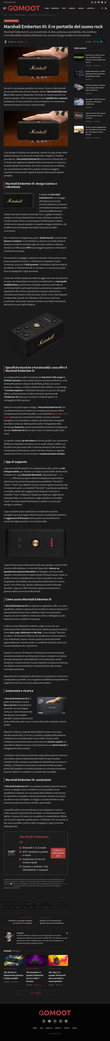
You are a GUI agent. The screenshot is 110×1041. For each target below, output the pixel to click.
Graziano (11, 42)
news (63, 904)
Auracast (15, 904)
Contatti (58, 1028)
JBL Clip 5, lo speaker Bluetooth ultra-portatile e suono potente (57, 977)
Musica (81, 8)
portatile (18, 907)
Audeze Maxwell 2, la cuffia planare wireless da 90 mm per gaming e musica (95, 73)
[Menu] (4, 8)
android (7, 904)
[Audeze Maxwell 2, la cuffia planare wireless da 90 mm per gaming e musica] (79, 73)
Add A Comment (35, 993)
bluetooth (29, 904)
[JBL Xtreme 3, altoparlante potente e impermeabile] (13, 960)
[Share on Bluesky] (101, 41)
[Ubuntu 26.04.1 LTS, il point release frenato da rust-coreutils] (79, 115)
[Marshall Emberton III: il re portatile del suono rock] (36, 82)
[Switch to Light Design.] (102, 8)
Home (47, 8)
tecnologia (45, 907)
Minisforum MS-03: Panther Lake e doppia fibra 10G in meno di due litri (95, 87)
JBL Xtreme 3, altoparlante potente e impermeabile (13, 975)
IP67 (50, 904)
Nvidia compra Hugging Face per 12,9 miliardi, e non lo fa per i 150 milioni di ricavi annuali (96, 131)
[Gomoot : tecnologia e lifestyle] (24, 8)
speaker (31, 907)
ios (45, 904)
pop (12, 907)
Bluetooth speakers (11, 21)
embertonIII (37, 904)
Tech (64, 8)
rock (25, 907)
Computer (55, 8)
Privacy (67, 1028)
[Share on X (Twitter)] (94, 41)
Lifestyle (90, 8)
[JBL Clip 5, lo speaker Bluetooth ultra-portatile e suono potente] (58, 960)
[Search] (106, 8)
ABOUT (74, 1028)
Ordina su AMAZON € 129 (58, 853)
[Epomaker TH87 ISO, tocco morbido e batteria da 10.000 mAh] (79, 101)
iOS (59, 474)
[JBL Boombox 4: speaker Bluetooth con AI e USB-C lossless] (36, 960)
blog (21, 904)
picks (6, 907)
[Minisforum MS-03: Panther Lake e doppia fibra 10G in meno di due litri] (79, 87)
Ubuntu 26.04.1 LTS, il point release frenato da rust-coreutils (95, 115)
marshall (56, 904)
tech (37, 907)
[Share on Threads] (104, 41)
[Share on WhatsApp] (97, 41)
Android (7, 478)
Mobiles (72, 8)
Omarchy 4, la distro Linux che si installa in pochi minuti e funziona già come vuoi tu (95, 58)
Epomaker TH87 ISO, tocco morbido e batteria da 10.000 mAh (95, 101)
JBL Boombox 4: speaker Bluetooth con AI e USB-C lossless (34, 977)
